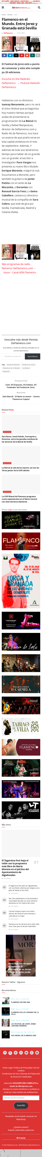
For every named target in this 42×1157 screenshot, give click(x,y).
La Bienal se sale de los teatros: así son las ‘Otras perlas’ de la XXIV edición (20, 469)
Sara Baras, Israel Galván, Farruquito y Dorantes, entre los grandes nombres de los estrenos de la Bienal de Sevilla (20, 439)
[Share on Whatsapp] (32, 55)
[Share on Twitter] (16, 55)
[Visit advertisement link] (21, 2)
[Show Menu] (3, 7)
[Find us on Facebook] (5, 1053)
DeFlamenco (8, 33)
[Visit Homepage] (21, 7)
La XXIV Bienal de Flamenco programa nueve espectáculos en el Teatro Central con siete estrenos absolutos (19, 499)
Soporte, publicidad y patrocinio (21, 1130)
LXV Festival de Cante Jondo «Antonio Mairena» (23, 1025)
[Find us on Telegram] (37, 1053)
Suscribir (21, 1105)
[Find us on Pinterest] (16, 1053)
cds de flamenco (15, 960)
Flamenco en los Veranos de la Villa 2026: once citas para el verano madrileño (24, 925)
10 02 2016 (21, 33)
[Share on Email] (27, 55)
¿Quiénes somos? (21, 1127)
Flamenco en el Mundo (11, 368)
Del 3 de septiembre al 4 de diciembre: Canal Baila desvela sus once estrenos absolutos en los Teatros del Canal (23, 900)
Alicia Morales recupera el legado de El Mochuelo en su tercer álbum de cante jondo (20, 967)
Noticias (7, 432)
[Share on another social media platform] (37, 55)
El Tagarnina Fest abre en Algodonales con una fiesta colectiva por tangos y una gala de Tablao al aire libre (24, 888)
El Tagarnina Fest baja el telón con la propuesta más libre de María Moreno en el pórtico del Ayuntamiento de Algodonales (15, 868)
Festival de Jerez (28, 365)
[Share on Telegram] (10, 55)
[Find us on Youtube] (26, 1053)
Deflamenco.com (12, 1145)
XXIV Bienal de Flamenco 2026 (23, 1035)
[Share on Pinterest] (21, 55)
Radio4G (6, 371)
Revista (9, 15)
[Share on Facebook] (4, 55)
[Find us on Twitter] (10, 1053)
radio (15, 15)
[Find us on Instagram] (21, 1053)
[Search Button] (39, 7)
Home (4, 15)
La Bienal (26, 368)
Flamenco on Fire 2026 (20, 1002)
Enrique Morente (13, 365)
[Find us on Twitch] (32, 1053)
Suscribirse (32, 356)
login (10, 510)
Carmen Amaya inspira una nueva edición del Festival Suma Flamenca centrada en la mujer (22, 913)
